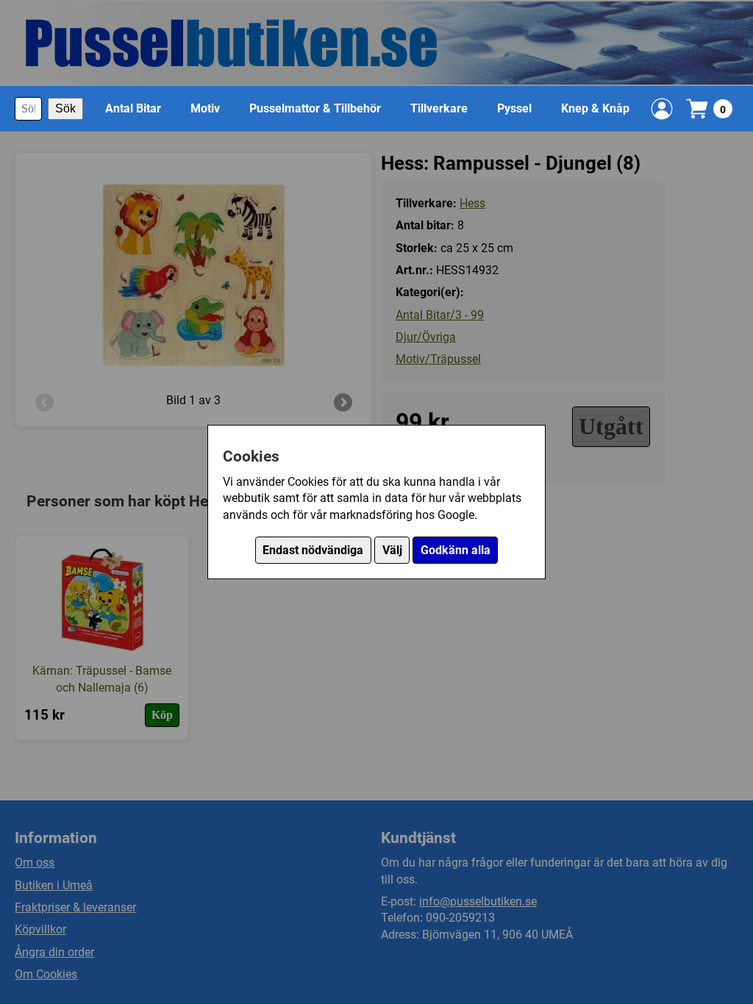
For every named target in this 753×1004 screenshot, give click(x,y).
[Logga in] (662, 109)
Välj (392, 550)
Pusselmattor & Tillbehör (315, 108)
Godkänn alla (455, 550)
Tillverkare (439, 108)
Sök (65, 108)
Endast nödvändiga (313, 550)
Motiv (205, 108)
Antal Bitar (133, 108)
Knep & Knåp (595, 108)
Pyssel (514, 108)
